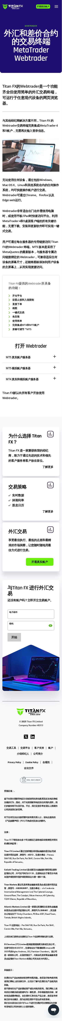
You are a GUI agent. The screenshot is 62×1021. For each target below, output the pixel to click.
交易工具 (11, 748)
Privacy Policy (14, 762)
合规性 (46, 762)
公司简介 (38, 754)
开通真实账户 (43, 6)
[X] (26, 736)
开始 (14, 637)
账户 (50, 748)
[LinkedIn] (33, 736)
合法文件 (29, 768)
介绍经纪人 (23, 754)
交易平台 (25, 748)
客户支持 (39, 748)
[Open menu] (56, 6)
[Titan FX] (12, 6)
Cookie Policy (31, 762)
